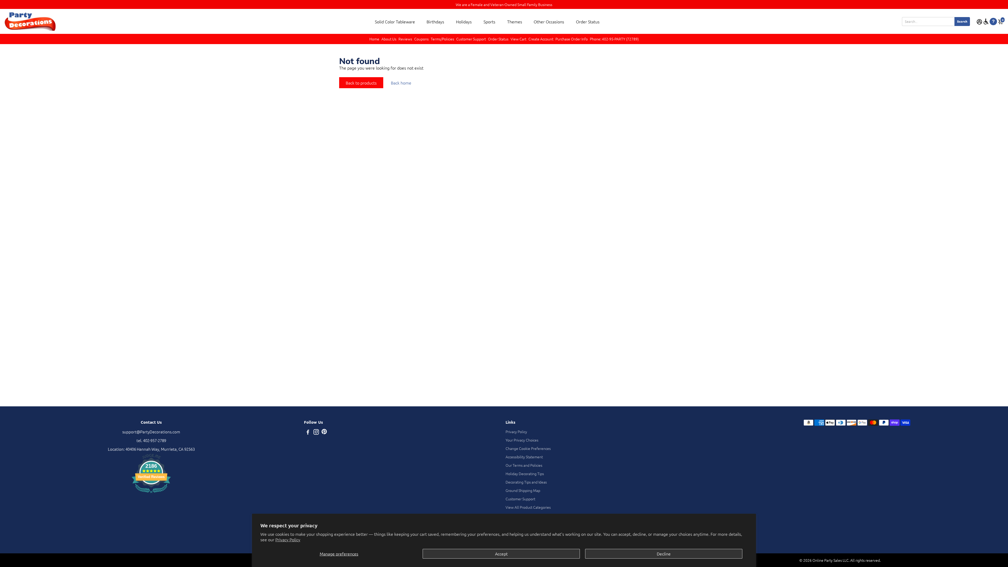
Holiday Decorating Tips (525, 473)
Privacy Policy (287, 539)
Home (374, 38)
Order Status (588, 21)
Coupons (421, 38)
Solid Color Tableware (395, 21)
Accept (501, 553)
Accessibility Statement (524, 456)
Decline (664, 553)
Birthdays (435, 21)
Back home (401, 83)
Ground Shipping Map (523, 490)
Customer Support (471, 38)
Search (962, 21)
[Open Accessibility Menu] (986, 21)
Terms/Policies (442, 38)
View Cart (518, 38)
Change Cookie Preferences (528, 448)
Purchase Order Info (571, 38)
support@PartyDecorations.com (151, 431)
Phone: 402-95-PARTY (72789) (614, 38)
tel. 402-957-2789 (151, 440)
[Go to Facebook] (308, 432)
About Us (388, 38)
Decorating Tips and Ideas (526, 482)
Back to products (361, 83)
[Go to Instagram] (316, 432)
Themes (514, 21)
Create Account (540, 38)
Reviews (405, 38)
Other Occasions (549, 21)
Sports (489, 21)
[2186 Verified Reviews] (151, 493)
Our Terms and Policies (524, 465)
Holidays (464, 21)
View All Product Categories (528, 507)
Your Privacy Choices (522, 440)
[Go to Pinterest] (324, 432)
